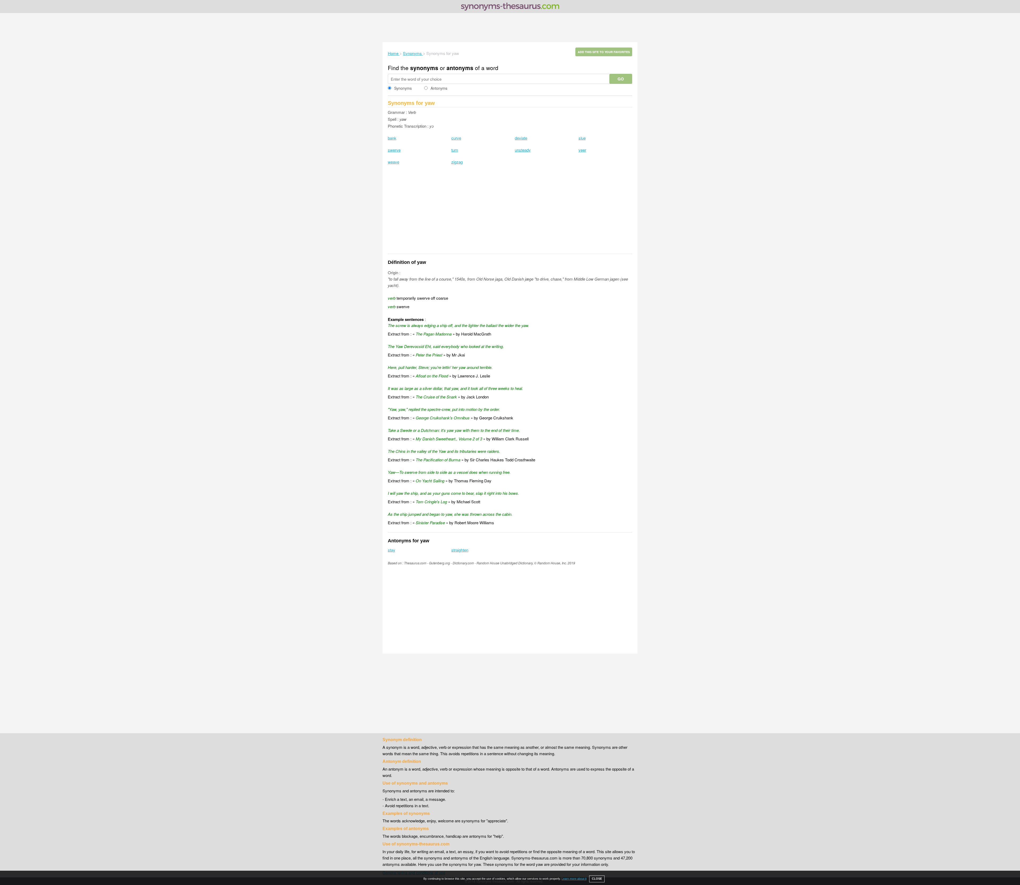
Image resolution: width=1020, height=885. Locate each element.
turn (454, 150)
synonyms (424, 68)
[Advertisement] (510, 28)
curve (456, 138)
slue (582, 138)
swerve (394, 150)
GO (621, 79)
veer (582, 150)
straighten (459, 550)
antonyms (460, 68)
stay (391, 550)
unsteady (523, 150)
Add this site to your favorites (604, 52)
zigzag (457, 162)
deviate (521, 138)
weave (393, 162)
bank (392, 138)
